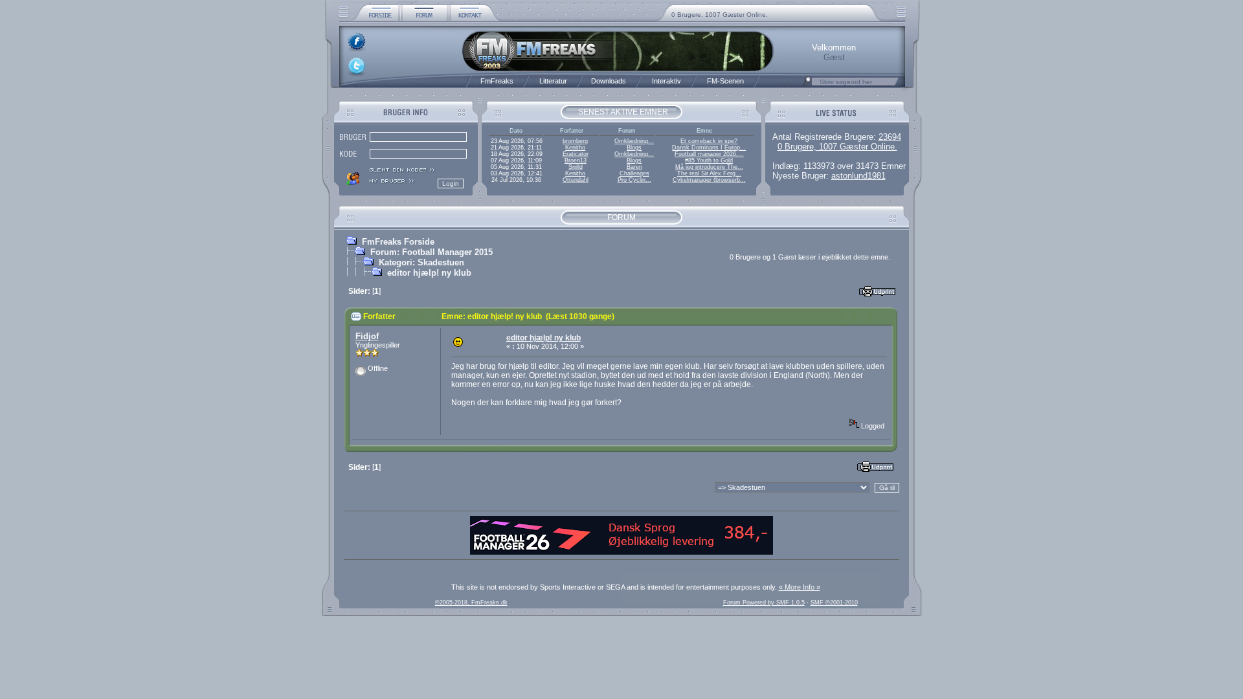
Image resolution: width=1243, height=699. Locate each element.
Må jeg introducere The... (709, 167)
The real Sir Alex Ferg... (709, 173)
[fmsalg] (621, 552)
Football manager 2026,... (709, 154)
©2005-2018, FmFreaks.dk (471, 602)
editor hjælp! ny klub (429, 273)
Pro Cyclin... (634, 180)
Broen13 (576, 160)
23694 (890, 137)
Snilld (575, 167)
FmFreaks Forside (398, 242)
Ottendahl (575, 180)
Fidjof (367, 336)
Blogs (634, 147)
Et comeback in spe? (708, 141)
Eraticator (575, 154)
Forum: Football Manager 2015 (431, 252)
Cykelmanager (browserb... (709, 180)
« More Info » (799, 587)
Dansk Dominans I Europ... (709, 147)
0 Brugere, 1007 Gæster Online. (719, 14)
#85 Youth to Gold (709, 160)
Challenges (634, 173)
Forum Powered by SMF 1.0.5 (764, 602)
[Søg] (807, 84)
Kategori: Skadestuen (421, 262)
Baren (634, 167)
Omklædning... (634, 141)
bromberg (575, 141)
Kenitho (575, 147)
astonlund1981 (858, 176)
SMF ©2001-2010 (834, 602)
